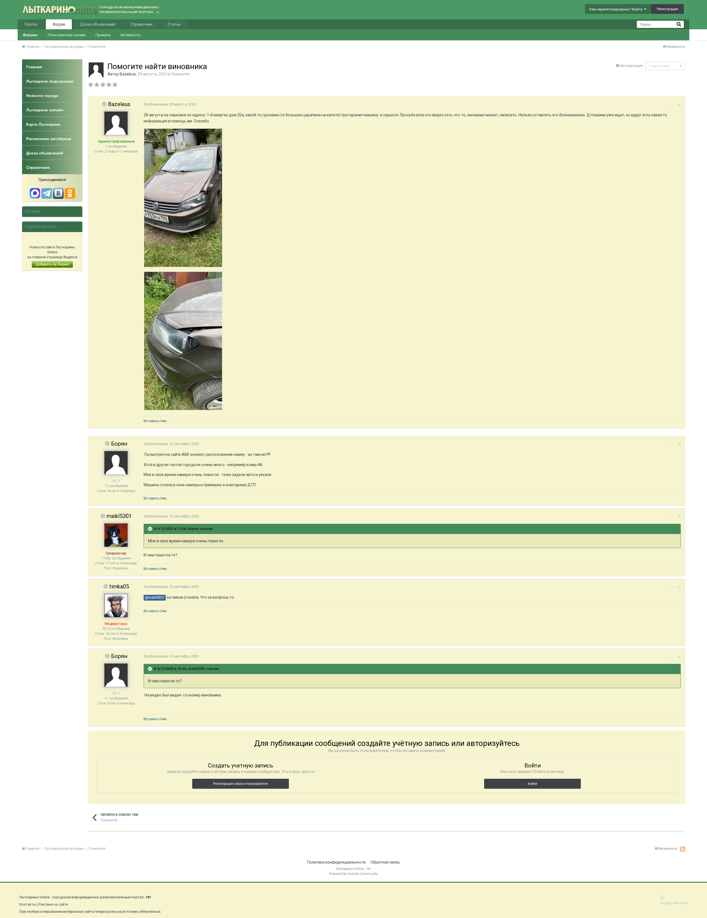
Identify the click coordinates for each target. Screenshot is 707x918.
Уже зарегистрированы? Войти (616, 9)
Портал (31, 24)
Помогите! (180, 74)
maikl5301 (119, 516)
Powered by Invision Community (353, 874)
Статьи (174, 24)
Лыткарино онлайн (44, 110)
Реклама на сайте (53, 904)
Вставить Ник (155, 421)
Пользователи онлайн (67, 35)
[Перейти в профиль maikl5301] (116, 535)
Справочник (141, 24)
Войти (532, 784)
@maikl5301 (154, 597)
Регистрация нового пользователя (240, 784)
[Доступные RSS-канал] (682, 849)
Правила (103, 35)
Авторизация (631, 66)
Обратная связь (385, 862)
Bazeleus (128, 74)
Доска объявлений (97, 24)
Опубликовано (170, 104)
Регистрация (667, 9)
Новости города (42, 95)
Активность (130, 35)
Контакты (27, 904)
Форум (59, 24)
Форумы (30, 35)
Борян (119, 443)
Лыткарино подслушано (49, 81)
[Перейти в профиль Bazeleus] (96, 69)
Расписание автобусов (48, 138)
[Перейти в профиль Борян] (116, 462)
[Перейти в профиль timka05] (116, 605)
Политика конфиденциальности (336, 862)
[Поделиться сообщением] (679, 104)
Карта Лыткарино (43, 124)
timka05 (119, 586)
